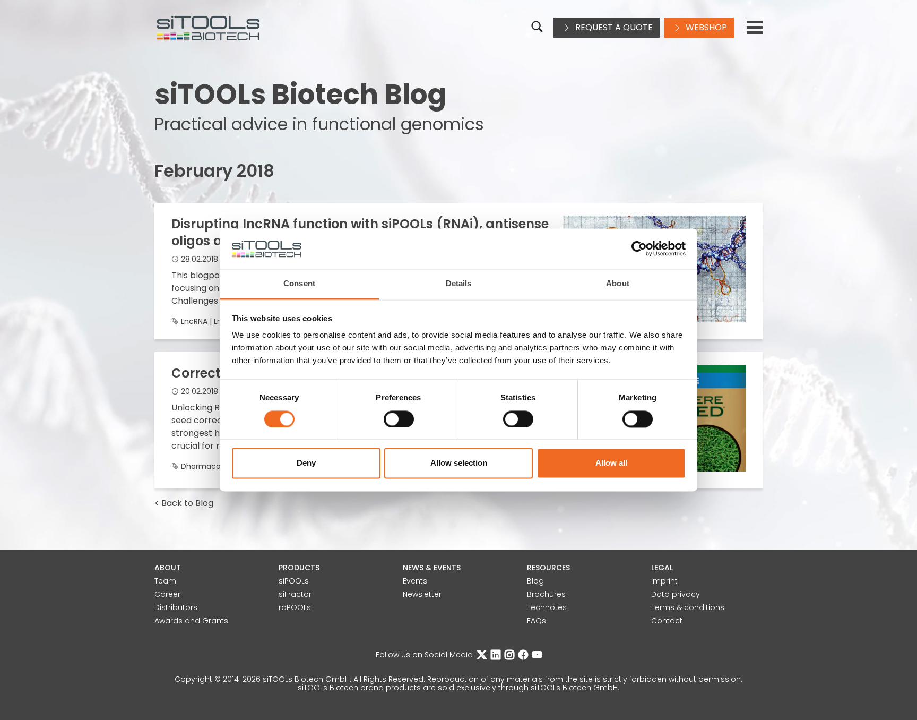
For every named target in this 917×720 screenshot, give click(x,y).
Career (167, 594)
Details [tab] (459, 283)
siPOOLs (294, 581)
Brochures (546, 594)
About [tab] (617, 283)
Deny (306, 463)
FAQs (536, 620)
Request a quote (613, 27)
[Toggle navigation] (755, 28)
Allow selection (458, 463)
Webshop (705, 27)
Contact (666, 620)
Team (165, 581)
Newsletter (422, 594)
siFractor (295, 594)
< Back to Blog (183, 503)
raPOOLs (295, 607)
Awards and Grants (191, 620)
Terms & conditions (687, 607)
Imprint (664, 581)
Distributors (175, 607)
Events (415, 581)
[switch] (399, 419)
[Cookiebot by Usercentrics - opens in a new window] (639, 249)
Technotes (547, 607)
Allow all (611, 463)
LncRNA (194, 321)
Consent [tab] (299, 283)
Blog (535, 581)
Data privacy (675, 594)
